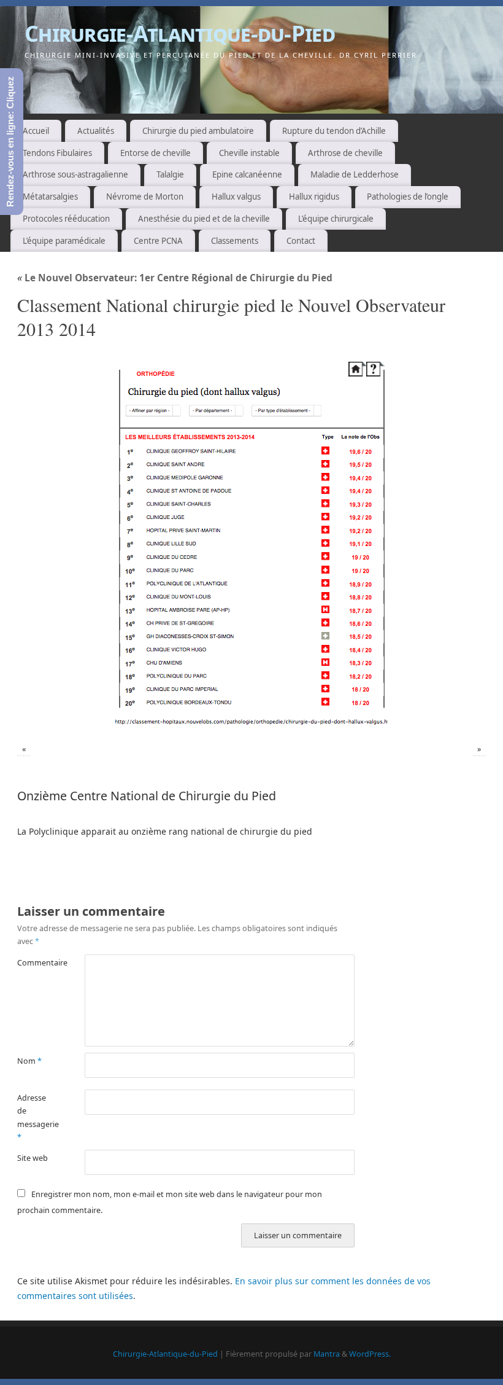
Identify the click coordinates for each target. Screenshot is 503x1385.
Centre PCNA (158, 240)
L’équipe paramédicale (64, 240)
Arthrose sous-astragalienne (75, 174)
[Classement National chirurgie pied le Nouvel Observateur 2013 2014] (251, 544)
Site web (32, 1158)
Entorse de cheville (155, 152)
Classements (234, 240)
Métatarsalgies (50, 196)
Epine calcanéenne (247, 174)
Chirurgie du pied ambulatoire (198, 130)
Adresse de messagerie (34, 1117)
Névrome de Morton (144, 196)
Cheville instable (249, 152)
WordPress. (370, 1354)
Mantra (326, 1354)
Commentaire (34, 963)
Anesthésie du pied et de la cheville (204, 218)
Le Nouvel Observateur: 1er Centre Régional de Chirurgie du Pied (174, 277)
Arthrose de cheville (345, 152)
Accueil (36, 130)
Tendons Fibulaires (57, 152)
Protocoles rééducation (66, 218)
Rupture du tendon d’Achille (334, 130)
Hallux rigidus (314, 196)
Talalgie (170, 174)
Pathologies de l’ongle (407, 196)
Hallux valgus (236, 196)
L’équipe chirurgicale (336, 218)
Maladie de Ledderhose (354, 174)
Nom (29, 1061)
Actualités (95, 130)
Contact (300, 240)
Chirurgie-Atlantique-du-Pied (180, 33)
